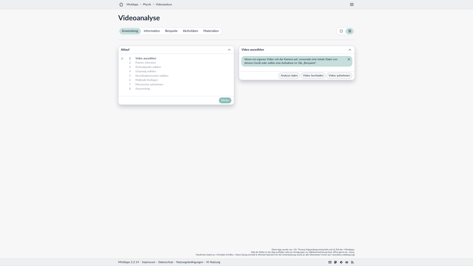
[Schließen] (347, 60)
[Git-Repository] (341, 262)
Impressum (148, 262)
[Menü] (352, 4)
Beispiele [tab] (171, 31)
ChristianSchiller (225, 255)
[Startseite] (121, 4)
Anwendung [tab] (130, 31)
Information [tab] (152, 31)
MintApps (132, 4)
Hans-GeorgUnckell (245, 255)
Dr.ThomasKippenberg (305, 249)
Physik (147, 4)
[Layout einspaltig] (341, 31)
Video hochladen (313, 75)
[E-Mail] (330, 262)
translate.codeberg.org (343, 255)
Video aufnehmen (339, 75)
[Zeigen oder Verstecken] (229, 49)
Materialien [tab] (211, 31)
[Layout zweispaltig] (350, 31)
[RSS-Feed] (352, 262)
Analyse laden (289, 75)
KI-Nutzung (213, 262)
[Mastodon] (335, 262)
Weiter (225, 100)
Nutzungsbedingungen (189, 262)
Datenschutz (165, 262)
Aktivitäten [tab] (190, 31)
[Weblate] (346, 262)
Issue (351, 252)
